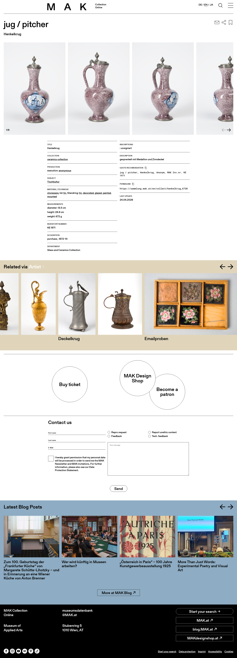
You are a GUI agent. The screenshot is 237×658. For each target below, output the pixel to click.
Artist (35, 266)
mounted (52, 196)
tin (64, 193)
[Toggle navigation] (230, 6)
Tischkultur (53, 181)
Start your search (203, 611)
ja (211, 4)
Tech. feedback (160, 436)
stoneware (53, 193)
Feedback (116, 436)
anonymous (65, 170)
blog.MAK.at (203, 629)
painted (107, 193)
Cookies (228, 651)
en (206, 4)
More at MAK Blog (117, 592)
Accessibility (215, 651)
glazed (98, 193)
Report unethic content (164, 432)
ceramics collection (57, 159)
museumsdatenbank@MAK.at (77, 612)
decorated (88, 193)
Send (118, 488)
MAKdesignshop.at (202, 638)
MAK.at (203, 620)
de (200, 4)
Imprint (202, 651)
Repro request (119, 432)
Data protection (187, 651)
